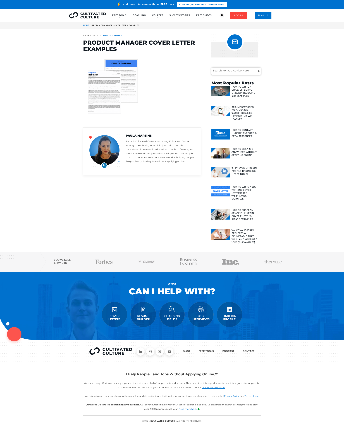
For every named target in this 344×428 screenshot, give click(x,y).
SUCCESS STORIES (179, 15)
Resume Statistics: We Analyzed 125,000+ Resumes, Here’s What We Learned (242, 113)
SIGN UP (263, 15)
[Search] (259, 70)
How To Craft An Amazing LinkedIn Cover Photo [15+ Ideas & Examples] (242, 214)
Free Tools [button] (119, 15)
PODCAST (228, 351)
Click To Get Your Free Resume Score (201, 4)
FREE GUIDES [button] (203, 15)
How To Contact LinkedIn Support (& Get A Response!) (244, 133)
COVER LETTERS (114, 317)
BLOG (186, 351)
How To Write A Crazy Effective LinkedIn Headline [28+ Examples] (243, 91)
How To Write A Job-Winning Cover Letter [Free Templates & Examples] (244, 193)
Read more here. (188, 409)
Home (86, 25)
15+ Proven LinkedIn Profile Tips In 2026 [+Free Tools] (244, 171)
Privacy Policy (231, 396)
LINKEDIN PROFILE (229, 317)
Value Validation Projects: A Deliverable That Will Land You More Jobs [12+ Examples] (244, 236)
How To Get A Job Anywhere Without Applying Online (244, 152)
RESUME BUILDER (143, 317)
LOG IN (238, 15)
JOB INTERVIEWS (201, 317)
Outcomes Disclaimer (213, 387)
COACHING (139, 15)
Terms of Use (252, 396)
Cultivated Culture (110, 351)
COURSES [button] (157, 15)
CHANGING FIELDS (172, 317)
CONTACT (248, 351)
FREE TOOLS (206, 351)
